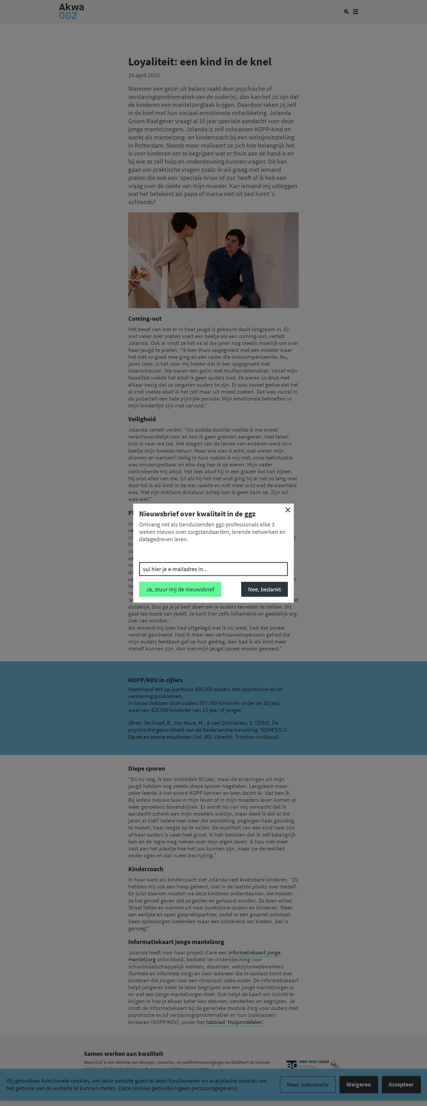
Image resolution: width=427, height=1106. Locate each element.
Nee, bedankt (264, 589)
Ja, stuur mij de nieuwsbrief (180, 589)
